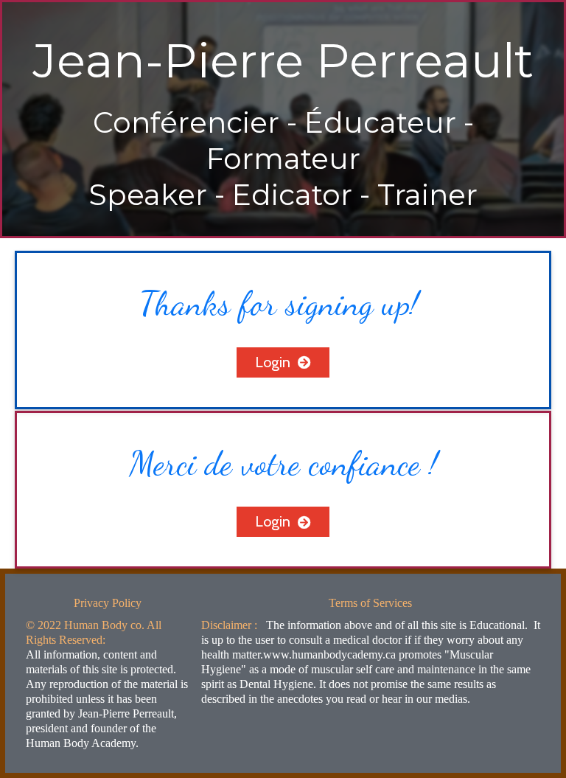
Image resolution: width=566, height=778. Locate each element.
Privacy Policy (108, 603)
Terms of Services (370, 603)
